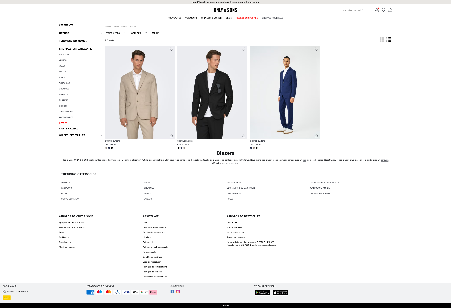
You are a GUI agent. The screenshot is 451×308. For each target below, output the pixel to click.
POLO (64, 193)
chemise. (235, 163)
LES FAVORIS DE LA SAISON (241, 187)
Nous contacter (150, 252)
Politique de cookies (152, 271)
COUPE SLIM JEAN (70, 198)
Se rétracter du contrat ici (154, 232)
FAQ (145, 222)
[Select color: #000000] (111, 148)
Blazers (132, 26)
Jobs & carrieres (234, 227)
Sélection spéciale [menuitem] (247, 18)
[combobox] (116, 33)
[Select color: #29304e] (109, 148)
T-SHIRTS (65, 182)
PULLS (230, 198)
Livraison (147, 237)
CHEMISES (149, 187)
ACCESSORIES (234, 182)
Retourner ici (149, 242)
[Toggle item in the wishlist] (171, 49)
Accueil (108, 26)
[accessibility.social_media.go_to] (172, 292)
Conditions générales (152, 257)
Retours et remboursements (155, 247)
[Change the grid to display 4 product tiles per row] (388, 40)
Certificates (64, 237)
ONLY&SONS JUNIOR (320, 193)
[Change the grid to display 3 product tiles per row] (382, 40)
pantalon (384, 159)
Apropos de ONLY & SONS (76, 216)
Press (61, 232)
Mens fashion (120, 26)
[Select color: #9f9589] (106, 148)
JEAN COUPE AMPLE (320, 187)
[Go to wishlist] (383, 11)
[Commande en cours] (390, 10)
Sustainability (65, 242)
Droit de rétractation (152, 261)
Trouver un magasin (236, 237)
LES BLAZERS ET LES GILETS (324, 182)
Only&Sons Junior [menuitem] (211, 18)
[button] (225, 2)
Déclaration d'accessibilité (155, 276)
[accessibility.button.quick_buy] (171, 136)
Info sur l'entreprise (235, 232)
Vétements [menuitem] (191, 18)
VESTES (148, 193)
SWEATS (148, 198)
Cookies (225, 305)
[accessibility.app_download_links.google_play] (263, 293)
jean (304, 159)
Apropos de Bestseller (243, 216)
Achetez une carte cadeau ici (72, 227)
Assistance (151, 216)
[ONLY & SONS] (225, 11)
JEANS (147, 182)
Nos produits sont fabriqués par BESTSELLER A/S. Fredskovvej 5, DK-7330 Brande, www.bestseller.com (251, 243)
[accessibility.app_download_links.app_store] (281, 293)
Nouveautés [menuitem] (174, 18)
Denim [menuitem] (229, 18)
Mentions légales (67, 247)
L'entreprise (232, 222)
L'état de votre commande (154, 227)
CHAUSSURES (234, 193)
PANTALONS (67, 187)
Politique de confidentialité (155, 266)
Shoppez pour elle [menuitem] (272, 18)
